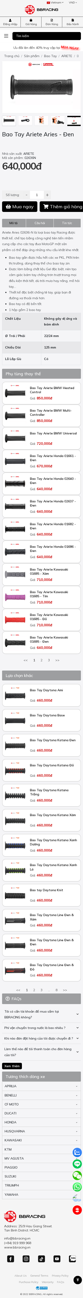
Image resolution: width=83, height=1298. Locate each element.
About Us (21, 1275)
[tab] (14, 223)
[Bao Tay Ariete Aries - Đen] (9, 121)
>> (57, 660)
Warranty (47, 1282)
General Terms (39, 1275)
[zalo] (77, 1152)
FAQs (60, 1282)
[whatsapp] (77, 1187)
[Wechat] (77, 1175)
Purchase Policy (28, 1282)
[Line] (77, 1164)
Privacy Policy (60, 1275)
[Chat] (77, 1198)
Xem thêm (12, 1066)
